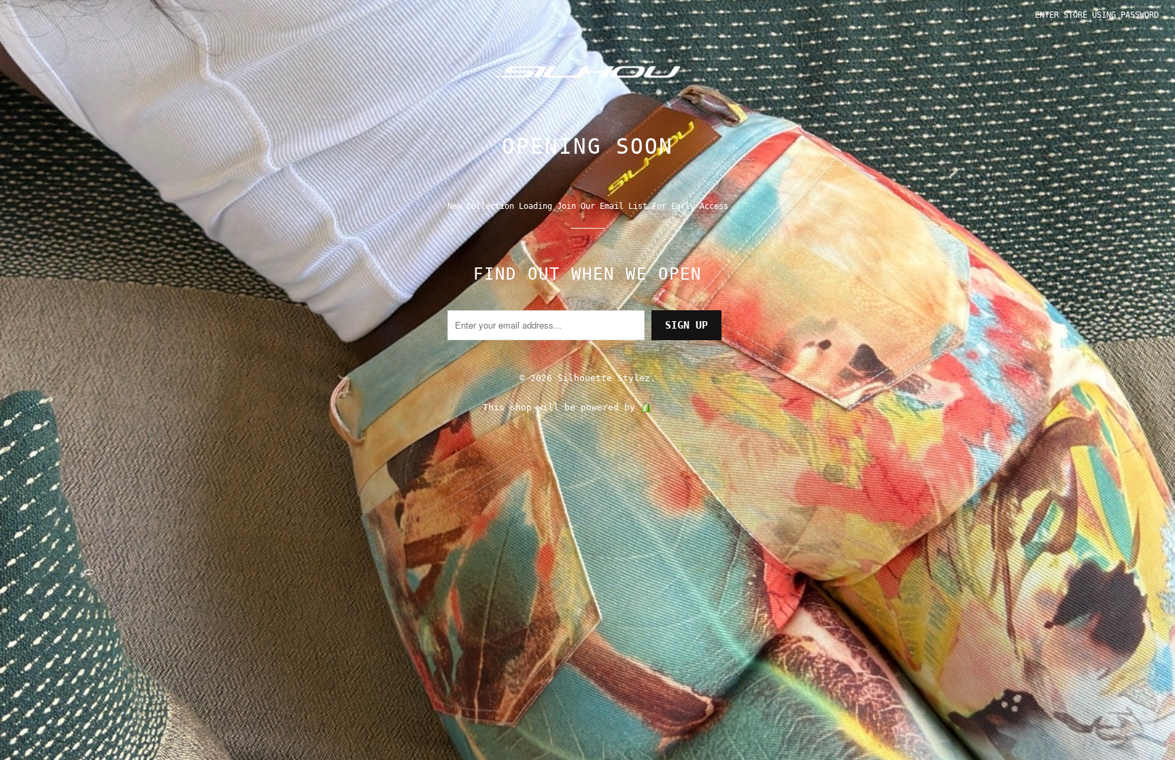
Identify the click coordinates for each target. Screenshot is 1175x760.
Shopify (674, 407)
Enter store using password (1097, 15)
